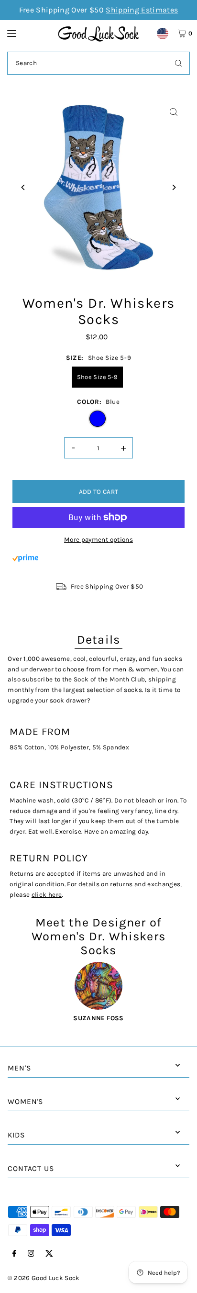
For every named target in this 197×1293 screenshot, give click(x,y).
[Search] (178, 63)
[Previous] (23, 187)
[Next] (174, 187)
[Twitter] (49, 1254)
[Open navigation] (27, 33)
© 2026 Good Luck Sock (43, 1278)
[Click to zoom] (174, 112)
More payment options (98, 539)
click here (47, 894)
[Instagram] (31, 1254)
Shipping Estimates (142, 9)
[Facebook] (14, 1254)
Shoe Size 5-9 (97, 376)
